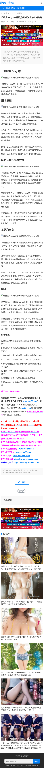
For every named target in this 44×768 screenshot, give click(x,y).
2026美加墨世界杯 (6, 8)
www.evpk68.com (23, 452)
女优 (22, 765)
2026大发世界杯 (17, 8)
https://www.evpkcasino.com (26, 459)
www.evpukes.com (21, 456)
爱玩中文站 (7, 2)
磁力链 (13, 765)
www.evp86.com (30, 401)
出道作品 (28, 765)
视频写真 (21, 491)
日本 (17, 765)
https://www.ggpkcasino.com (26, 462)
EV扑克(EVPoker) (12, 391)
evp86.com (26, 408)
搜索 (36, 761)
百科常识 (19, 13)
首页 (11, 13)
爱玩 (10, 500)
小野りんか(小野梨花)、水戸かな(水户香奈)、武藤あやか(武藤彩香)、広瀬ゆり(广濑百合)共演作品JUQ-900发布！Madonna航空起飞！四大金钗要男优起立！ (22, 745)
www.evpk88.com (26, 449)
